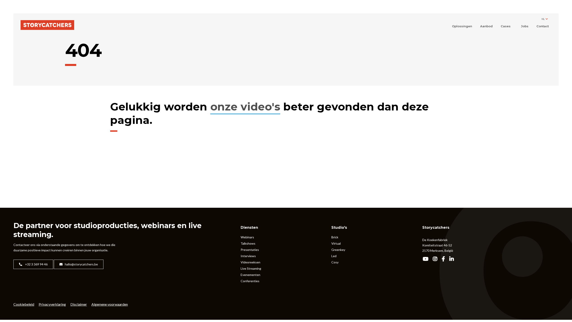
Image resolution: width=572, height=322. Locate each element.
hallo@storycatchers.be (81, 264)
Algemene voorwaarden (109, 304)
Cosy (335, 262)
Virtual (336, 243)
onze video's (245, 106)
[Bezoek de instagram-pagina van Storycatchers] (436, 259)
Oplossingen (462, 26)
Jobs (524, 26)
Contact (542, 26)
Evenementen (250, 275)
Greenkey (338, 250)
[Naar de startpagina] (47, 25)
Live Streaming (251, 268)
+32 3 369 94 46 (36, 264)
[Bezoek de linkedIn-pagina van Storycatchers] (453, 259)
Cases (506, 26)
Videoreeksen (250, 262)
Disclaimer (78, 304)
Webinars (247, 237)
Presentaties (250, 250)
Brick (334, 237)
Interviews (248, 256)
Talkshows (248, 243)
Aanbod (486, 26)
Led (333, 256)
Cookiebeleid (23, 304)
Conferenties (250, 281)
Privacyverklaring (52, 304)
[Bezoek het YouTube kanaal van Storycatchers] (427, 259)
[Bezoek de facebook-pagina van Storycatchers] (444, 259)
